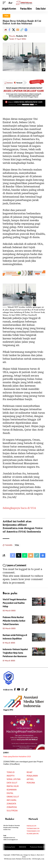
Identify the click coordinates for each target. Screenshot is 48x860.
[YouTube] (18, 689)
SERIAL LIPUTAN (13, 779)
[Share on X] (13, 30)
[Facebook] (14, 689)
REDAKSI (22, 847)
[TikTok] (26, 689)
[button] (5, 2)
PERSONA (31, 782)
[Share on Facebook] (9, 30)
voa (6, 16)
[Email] (17, 30)
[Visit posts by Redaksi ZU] (5, 38)
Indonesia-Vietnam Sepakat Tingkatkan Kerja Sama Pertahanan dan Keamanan (15, 653)
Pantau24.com (31, 826)
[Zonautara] (24, 3)
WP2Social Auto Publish (12, 859)
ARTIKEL (30, 779)
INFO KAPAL (12, 800)
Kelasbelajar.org (33, 834)
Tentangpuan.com (33, 828)
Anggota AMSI (8, 710)
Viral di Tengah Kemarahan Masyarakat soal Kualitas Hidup (15, 603)
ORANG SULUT (13, 796)
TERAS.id (11, 772)
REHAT (29, 772)
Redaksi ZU (21, 36)
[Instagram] (23, 689)
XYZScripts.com (38, 859)
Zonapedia (12, 807)
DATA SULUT (12, 782)
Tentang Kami (9, 847)
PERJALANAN (32, 775)
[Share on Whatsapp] (24, 555)
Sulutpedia (12, 810)
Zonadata (11, 803)
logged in (24, 569)
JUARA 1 (6, 752)
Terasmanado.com (33, 831)
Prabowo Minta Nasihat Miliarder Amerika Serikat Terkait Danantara (14, 621)
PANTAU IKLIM (13, 786)
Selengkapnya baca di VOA (19, 508)
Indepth (10, 775)
